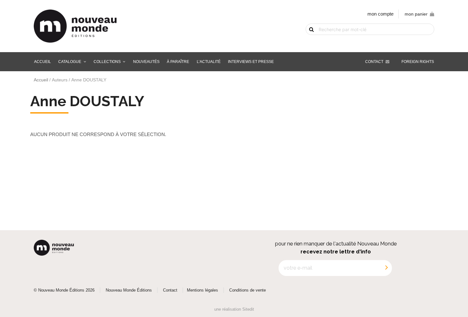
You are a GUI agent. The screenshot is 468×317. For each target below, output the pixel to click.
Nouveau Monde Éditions (129, 290)
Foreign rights (417, 61)
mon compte (380, 14)
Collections (107, 61)
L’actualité (209, 61)
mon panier (416, 14)
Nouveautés (146, 61)
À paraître (178, 61)
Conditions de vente (247, 290)
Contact (374, 61)
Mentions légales (202, 290)
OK (308, 40)
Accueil (42, 61)
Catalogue (69, 61)
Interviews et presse (251, 61)
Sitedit (248, 309)
